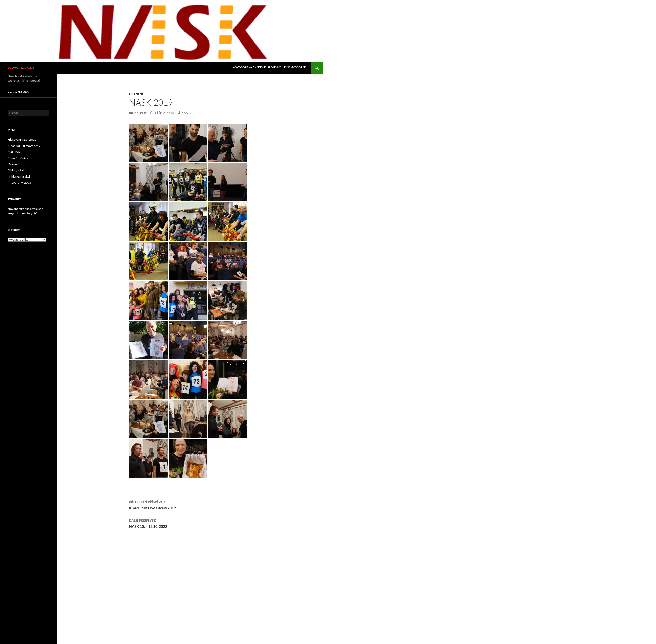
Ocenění (136, 94)
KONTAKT (15, 152)
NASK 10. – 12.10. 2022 (148, 524)
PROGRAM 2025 (18, 92)
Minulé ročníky (18, 158)
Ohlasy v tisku (17, 170)
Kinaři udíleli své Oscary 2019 (152, 505)
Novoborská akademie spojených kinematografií (269, 67)
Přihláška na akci (19, 176)
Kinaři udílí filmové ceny (24, 145)
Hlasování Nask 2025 (22, 139)
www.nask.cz (21, 67)
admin (186, 113)
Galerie (140, 113)
